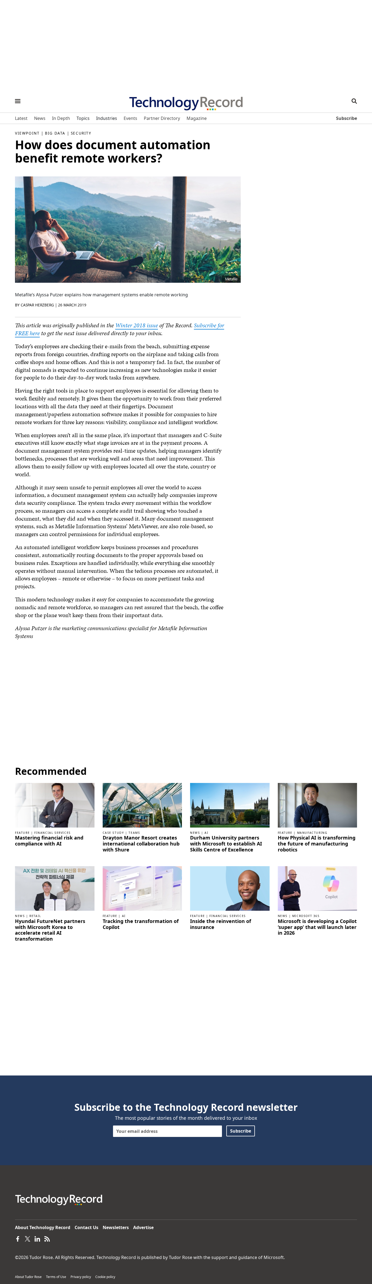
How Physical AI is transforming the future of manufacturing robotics (316, 844)
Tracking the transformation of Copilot (141, 924)
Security (81, 133)
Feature (22, 833)
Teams (134, 833)
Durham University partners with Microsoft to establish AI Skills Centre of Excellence (226, 844)
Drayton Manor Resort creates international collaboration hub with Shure (141, 844)
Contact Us (86, 1227)
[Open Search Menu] (354, 101)
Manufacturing (312, 833)
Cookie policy (105, 1276)
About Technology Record (42, 1227)
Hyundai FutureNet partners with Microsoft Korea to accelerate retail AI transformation (50, 930)
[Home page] (186, 102)
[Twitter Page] (27, 1238)
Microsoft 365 (306, 916)
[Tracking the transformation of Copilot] (142, 888)
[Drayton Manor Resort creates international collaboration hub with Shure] (142, 805)
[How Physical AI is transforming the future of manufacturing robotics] (317, 805)
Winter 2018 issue (136, 325)
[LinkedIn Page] (37, 1238)
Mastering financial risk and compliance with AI (49, 841)
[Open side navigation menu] (17, 101)
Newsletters (116, 1227)
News (195, 833)
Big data (55, 133)
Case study (113, 833)
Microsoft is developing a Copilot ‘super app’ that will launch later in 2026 (317, 927)
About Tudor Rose (28, 1276)
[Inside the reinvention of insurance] (230, 888)
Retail (35, 916)
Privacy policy (81, 1276)
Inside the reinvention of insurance (220, 924)
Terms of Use (56, 1276)
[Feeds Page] (47, 1238)
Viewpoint (27, 133)
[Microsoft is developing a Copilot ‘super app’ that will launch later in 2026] (317, 888)
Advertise (143, 1227)
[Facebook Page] (17, 1238)
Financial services (52, 833)
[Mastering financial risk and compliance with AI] (54, 805)
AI (206, 833)
